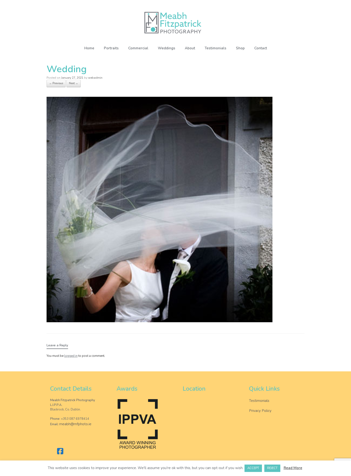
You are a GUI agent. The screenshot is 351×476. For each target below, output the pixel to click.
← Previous (56, 83)
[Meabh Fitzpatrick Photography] (175, 22)
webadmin (95, 78)
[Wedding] (159, 321)
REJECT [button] (272, 468)
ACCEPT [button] (253, 468)
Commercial (138, 48)
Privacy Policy (260, 410)
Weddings (166, 48)
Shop (240, 48)
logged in (71, 356)
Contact (260, 48)
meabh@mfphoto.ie (75, 424)
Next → (73, 83)
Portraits (111, 48)
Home (89, 48)
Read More (293, 468)
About (190, 48)
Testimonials (215, 48)
